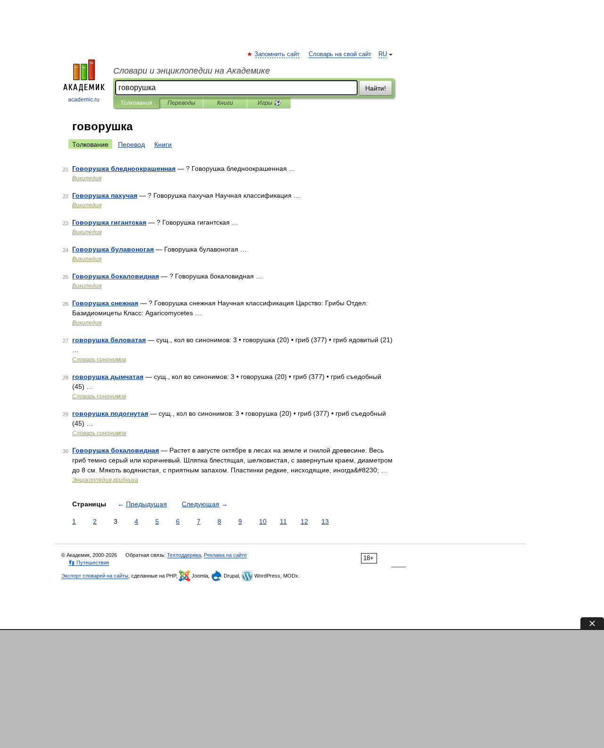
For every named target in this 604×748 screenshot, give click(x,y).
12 (304, 521)
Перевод (131, 144)
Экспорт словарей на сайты (94, 576)
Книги (225, 103)
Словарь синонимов (99, 359)
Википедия (86, 178)
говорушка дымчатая (107, 376)
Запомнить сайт (277, 54)
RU (382, 54)
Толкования (136, 103)
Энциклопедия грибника (105, 480)
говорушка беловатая (109, 340)
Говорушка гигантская (109, 222)
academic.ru (84, 99)
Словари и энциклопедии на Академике (191, 71)
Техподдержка (184, 555)
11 (283, 521)
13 (325, 521)
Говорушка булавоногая (113, 249)
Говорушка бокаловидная (115, 276)
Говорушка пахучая (104, 195)
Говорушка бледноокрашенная (124, 168)
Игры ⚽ (269, 103)
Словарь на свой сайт (340, 54)
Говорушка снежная (105, 303)
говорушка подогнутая (110, 413)
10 (263, 521)
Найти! (375, 88)
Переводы (181, 103)
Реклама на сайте (225, 555)
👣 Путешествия (88, 562)
